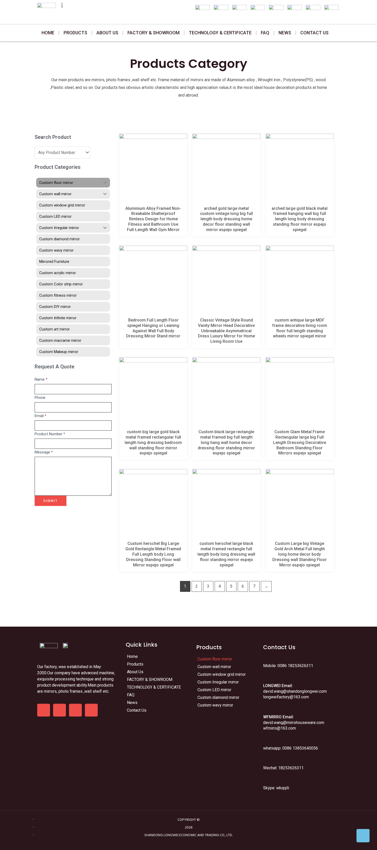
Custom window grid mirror (221, 674)
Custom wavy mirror (215, 705)
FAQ (265, 32)
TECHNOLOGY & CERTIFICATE (220, 32)
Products (75, 32)
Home (48, 32)
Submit (50, 501)
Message (44, 452)
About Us (107, 32)
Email (40, 415)
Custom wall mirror (214, 666)
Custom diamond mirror (218, 697)
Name (41, 379)
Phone (40, 397)
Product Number (50, 434)
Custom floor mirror (214, 659)
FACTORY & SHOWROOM (153, 32)
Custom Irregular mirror (218, 682)
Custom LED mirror (214, 689)
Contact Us (314, 32)
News (285, 32)
